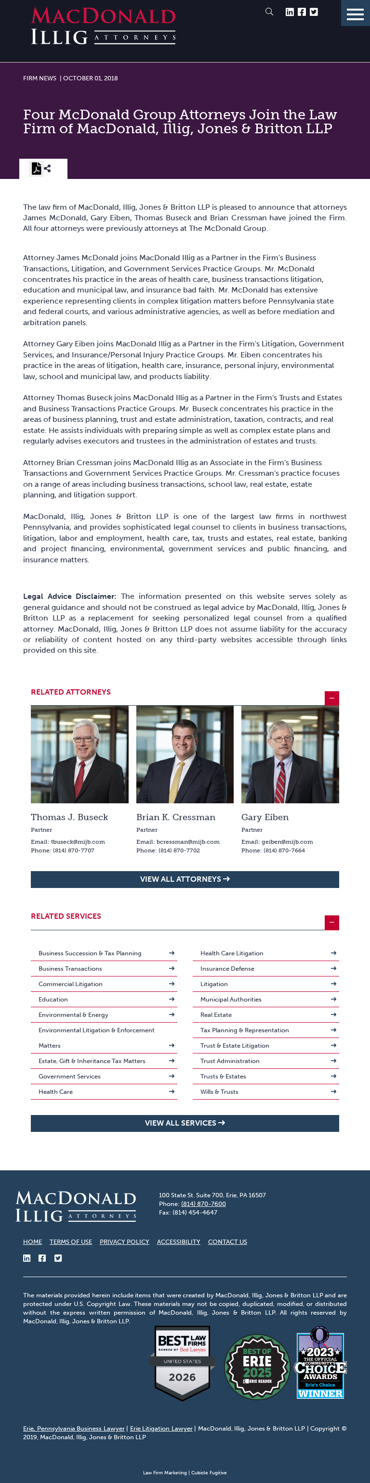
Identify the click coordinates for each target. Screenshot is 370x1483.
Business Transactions (70, 968)
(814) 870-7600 (203, 1203)
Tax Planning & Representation (244, 1030)
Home (32, 1241)
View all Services (180, 1123)
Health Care (56, 1091)
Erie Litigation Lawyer (161, 1428)
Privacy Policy (124, 1241)
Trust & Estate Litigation (234, 1045)
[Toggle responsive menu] (355, 13)
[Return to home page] (103, 41)
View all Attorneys (180, 879)
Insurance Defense (227, 968)
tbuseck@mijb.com (78, 841)
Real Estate (216, 1014)
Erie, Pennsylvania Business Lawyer (74, 1428)
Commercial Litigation (71, 984)
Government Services (70, 1076)
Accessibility (178, 1241)
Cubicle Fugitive (209, 1473)
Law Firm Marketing (165, 1473)
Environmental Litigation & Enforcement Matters (97, 1038)
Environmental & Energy (73, 1014)
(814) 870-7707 (73, 850)
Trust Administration (230, 1061)
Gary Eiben (265, 817)
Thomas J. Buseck (69, 817)
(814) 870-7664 (284, 850)
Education (53, 999)
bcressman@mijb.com (188, 841)
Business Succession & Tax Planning (90, 953)
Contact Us (227, 1241)
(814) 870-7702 (179, 850)
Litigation (214, 984)
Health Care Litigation (232, 953)
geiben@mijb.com (287, 841)
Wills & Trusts (219, 1091)
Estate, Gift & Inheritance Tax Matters (92, 1061)
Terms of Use (71, 1241)
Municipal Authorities (231, 999)
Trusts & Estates (223, 1076)
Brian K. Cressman (175, 817)
